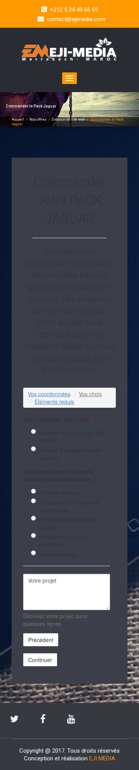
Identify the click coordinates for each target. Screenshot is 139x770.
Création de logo (59, 492)
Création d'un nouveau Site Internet (72, 436)
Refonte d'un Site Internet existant (70, 454)
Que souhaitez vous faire (58, 419)
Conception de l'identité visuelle (67, 523)
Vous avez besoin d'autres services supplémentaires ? (59, 475)
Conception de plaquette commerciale (68, 506)
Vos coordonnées (49, 394)
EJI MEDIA (102, 758)
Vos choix (90, 394)
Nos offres (37, 119)
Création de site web (68, 119)
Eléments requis (54, 401)
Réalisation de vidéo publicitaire (63, 540)
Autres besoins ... (60, 554)
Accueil (18, 119)
